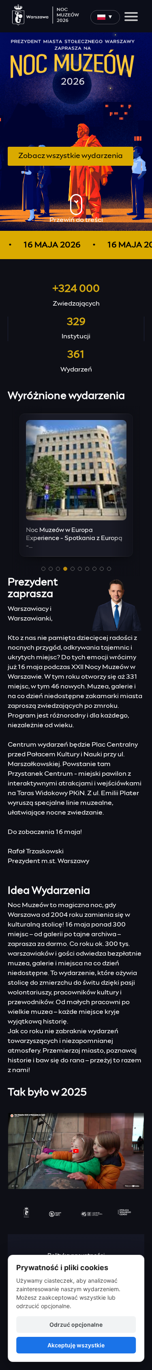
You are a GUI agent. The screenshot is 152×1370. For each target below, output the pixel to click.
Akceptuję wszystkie (76, 1345)
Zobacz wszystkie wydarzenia (70, 156)
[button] (43, 569)
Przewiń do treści (76, 220)
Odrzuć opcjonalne (76, 1324)
